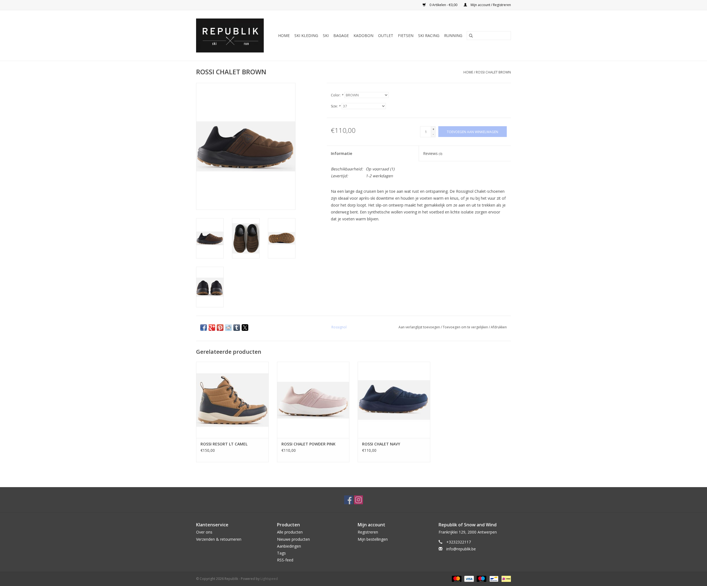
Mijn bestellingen (373, 539)
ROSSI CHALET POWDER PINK (308, 444)
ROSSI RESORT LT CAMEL (224, 444)
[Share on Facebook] (203, 327)
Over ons (204, 532)
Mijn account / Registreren (490, 4)
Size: (336, 106)
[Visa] (468, 578)
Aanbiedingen (289, 546)
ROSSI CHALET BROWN (493, 72)
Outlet (385, 35)
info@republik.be (461, 548)
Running (453, 35)
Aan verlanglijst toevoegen (420, 327)
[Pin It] (220, 327)
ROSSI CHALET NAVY (381, 444)
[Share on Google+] (212, 327)
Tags (281, 553)
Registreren (368, 532)
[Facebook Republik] (348, 499)
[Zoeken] (471, 35)
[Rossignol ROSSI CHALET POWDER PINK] (313, 400)
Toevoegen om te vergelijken (466, 327)
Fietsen (405, 35)
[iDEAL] (505, 578)
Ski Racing (428, 35)
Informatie (341, 153)
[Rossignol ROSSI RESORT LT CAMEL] (232, 400)
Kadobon (363, 35)
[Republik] (231, 35)
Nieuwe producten (293, 539)
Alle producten (290, 532)
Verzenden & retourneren (218, 539)
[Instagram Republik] (358, 499)
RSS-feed (285, 560)
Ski (326, 35)
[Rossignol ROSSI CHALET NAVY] (394, 400)
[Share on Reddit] (228, 327)
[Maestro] (481, 578)
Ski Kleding (306, 35)
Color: (337, 95)
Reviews (432, 153)
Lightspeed (269, 578)
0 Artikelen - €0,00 (443, 4)
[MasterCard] (456, 578)
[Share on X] (245, 327)
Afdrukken (499, 327)
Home (284, 35)
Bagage (341, 35)
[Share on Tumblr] (236, 327)
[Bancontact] (493, 578)
